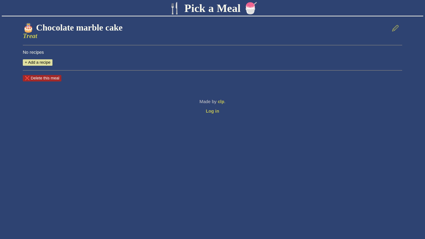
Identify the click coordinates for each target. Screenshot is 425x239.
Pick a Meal (212, 8)
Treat (30, 35)
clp (221, 101)
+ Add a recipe (37, 62)
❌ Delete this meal (42, 78)
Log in (212, 111)
